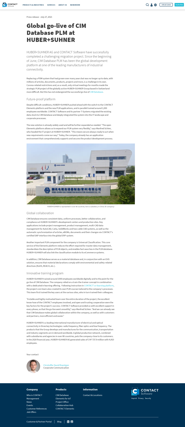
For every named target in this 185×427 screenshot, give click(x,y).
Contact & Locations (92, 395)
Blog (59, 421)
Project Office (62, 401)
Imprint (134, 398)
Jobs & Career (166, 5)
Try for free (179, 5)
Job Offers (31, 412)
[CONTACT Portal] (152, 4)
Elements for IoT (63, 398)
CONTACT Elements (65, 408)
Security (148, 398)
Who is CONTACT (34, 395)
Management (33, 398)
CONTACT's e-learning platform (99, 285)
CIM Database (96, 91)
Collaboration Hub (64, 405)
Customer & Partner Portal (39, 421)
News (29, 401)
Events (30, 405)
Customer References (37, 408)
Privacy (141, 398)
